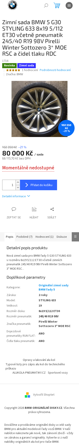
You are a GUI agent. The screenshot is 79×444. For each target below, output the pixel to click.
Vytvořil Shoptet (43, 395)
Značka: (14, 74)
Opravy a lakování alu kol (39, 360)
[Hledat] (46, 5)
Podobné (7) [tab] (24, 237)
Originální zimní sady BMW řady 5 (53, 287)
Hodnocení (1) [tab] (45, 237)
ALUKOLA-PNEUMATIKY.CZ (29, 373)
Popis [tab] (9, 237)
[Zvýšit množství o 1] (18, 182)
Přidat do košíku (41, 185)
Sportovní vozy (58, 373)
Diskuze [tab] (62, 237)
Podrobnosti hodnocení (55, 70)
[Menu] (69, 5)
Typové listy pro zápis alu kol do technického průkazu (35, 366)
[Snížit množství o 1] (18, 187)
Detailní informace (14, 196)
